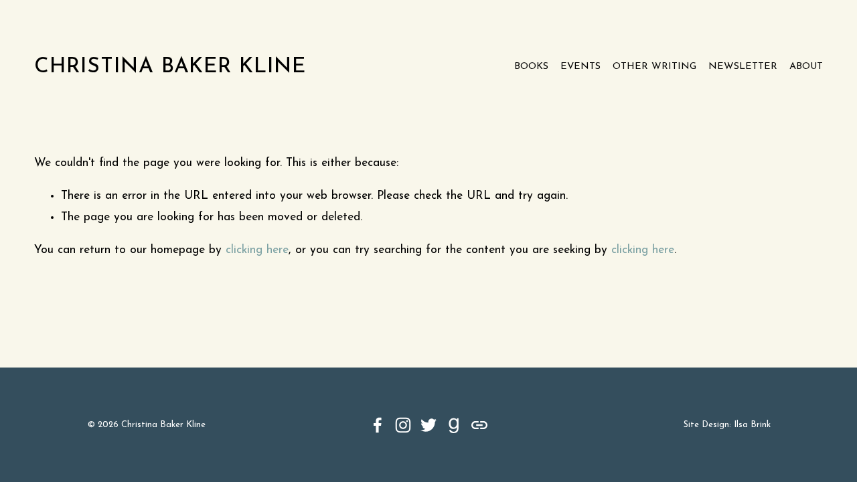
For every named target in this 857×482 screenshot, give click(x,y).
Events (580, 67)
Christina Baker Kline (170, 67)
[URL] (479, 425)
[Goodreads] (454, 425)
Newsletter (742, 67)
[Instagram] (403, 425)
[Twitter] (428, 425)
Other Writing (654, 67)
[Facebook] (378, 425)
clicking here (257, 250)
